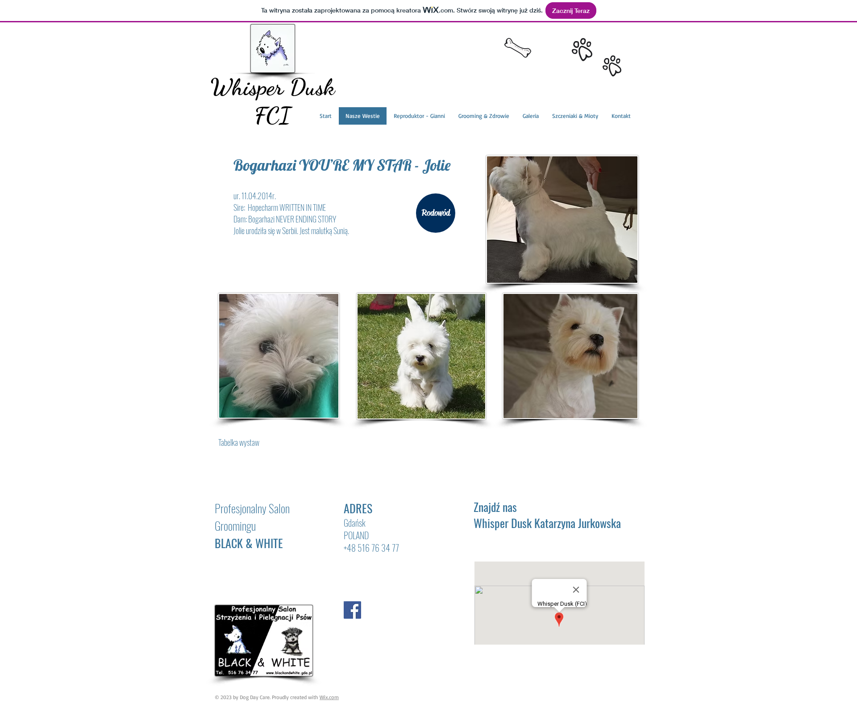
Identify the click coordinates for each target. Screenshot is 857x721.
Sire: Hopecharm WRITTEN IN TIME (279, 207)
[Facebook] (352, 610)
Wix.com (329, 697)
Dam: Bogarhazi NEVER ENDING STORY (284, 219)
